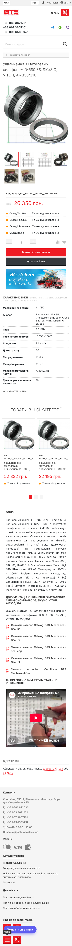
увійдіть (8, 772)
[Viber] (67, 27)
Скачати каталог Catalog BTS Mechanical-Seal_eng (38, 649)
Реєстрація (52, 2)
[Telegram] (52, 27)
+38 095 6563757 (15, 32)
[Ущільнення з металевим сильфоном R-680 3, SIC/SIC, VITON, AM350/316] (18, 435)
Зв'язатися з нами (20, 929)
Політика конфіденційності (18, 897)
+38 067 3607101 (15, 27)
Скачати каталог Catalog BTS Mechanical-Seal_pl (38, 660)
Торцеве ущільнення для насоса (21, 868)
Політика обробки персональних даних (26, 902)
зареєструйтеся (53, 768)
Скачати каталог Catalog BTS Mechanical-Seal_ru (38, 637)
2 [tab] (36, 497)
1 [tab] (30, 497)
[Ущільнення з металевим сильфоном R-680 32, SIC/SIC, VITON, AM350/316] (53, 435)
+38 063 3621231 (15, 23)
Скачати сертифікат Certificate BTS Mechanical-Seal (38, 671)
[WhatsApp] (60, 27)
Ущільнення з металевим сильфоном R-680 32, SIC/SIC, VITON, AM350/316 (52, 466)
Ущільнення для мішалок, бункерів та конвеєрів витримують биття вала (30, 875)
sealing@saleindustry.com (22, 831)
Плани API (9, 882)
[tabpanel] (18, 454)
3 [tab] (41, 497)
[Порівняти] (57, 242)
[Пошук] (65, 44)
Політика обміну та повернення (21, 908)
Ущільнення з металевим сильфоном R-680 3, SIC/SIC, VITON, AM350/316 (17, 466)
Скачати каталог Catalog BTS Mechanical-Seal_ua (38, 626)
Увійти (67, 2)
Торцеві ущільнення (14, 862)
